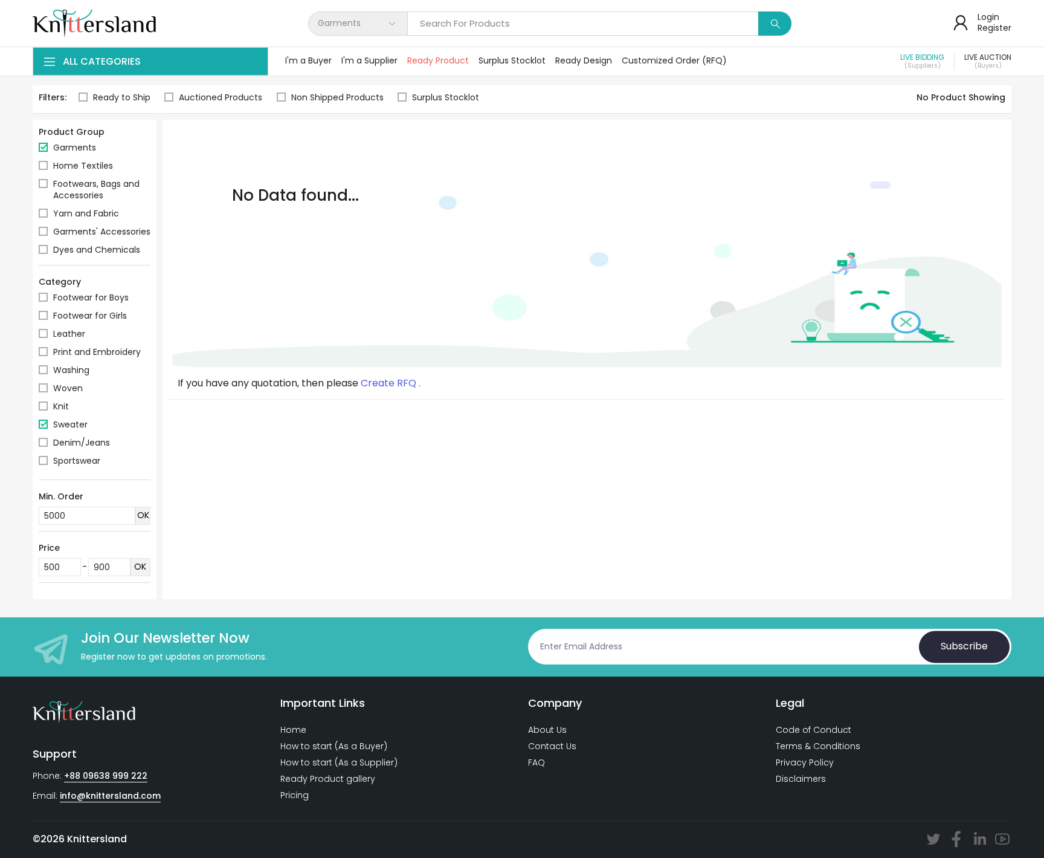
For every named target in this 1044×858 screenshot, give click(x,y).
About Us (547, 730)
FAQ (536, 762)
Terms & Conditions (818, 746)
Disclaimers (801, 779)
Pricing (294, 795)
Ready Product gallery (327, 779)
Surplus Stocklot (512, 60)
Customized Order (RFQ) (674, 60)
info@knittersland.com (110, 796)
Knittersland (97, 839)
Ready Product (438, 60)
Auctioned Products (220, 97)
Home (293, 730)
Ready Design (583, 60)
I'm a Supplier (369, 60)
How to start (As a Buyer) (333, 746)
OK (143, 515)
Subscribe (964, 647)
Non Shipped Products (337, 97)
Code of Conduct (813, 730)
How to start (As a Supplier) (339, 762)
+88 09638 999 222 (105, 776)
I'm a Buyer (308, 60)
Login (988, 16)
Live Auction (987, 61)
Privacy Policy (805, 762)
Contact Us (552, 746)
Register (994, 27)
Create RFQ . (390, 383)
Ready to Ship (121, 97)
